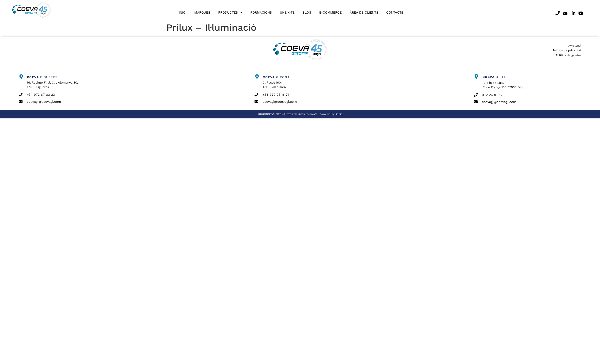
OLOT (494, 77)
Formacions (261, 12)
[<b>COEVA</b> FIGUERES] (21, 76)
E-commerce (330, 12)
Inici (182, 12)
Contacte (394, 12)
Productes (228, 12)
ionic (339, 114)
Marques (202, 12)
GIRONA (276, 77)
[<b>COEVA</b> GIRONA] (257, 76)
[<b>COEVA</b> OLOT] (476, 76)
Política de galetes (568, 55)
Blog (307, 12)
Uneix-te (287, 12)
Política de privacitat (567, 50)
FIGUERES (42, 77)
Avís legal (574, 45)
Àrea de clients (364, 12)
